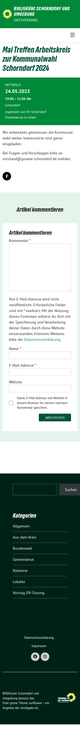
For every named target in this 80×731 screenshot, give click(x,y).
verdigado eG (29, 708)
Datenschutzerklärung (42, 339)
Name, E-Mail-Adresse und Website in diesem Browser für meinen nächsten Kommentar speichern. (42, 403)
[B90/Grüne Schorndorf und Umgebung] (7, 13)
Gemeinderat (23, 559)
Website (15, 381)
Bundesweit (22, 548)
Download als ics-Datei (20, 117)
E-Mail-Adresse (22, 365)
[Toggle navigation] (72, 35)
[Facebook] (35, 656)
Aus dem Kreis (24, 537)
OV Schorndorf (36, 112)
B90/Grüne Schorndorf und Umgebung (42, 11)
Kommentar (20, 240)
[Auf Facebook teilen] (7, 176)
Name (15, 348)
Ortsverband (26, 20)
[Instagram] (45, 656)
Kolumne (20, 570)
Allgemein (21, 526)
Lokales (19, 581)
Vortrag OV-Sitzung (28, 592)
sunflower (35, 703)
